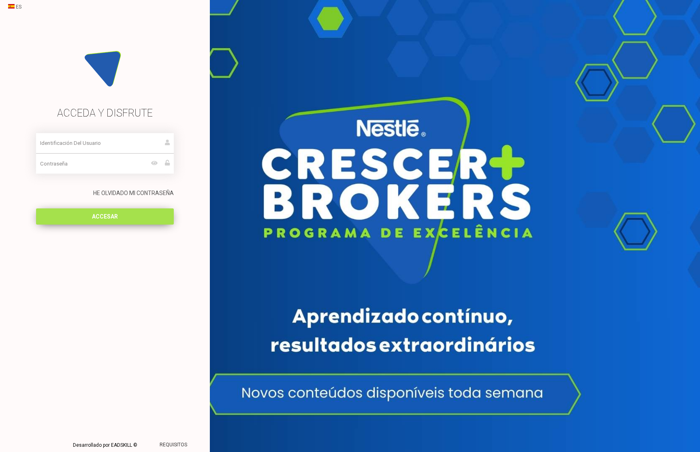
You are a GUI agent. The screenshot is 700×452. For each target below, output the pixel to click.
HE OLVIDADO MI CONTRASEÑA (133, 193)
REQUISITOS (173, 445)
